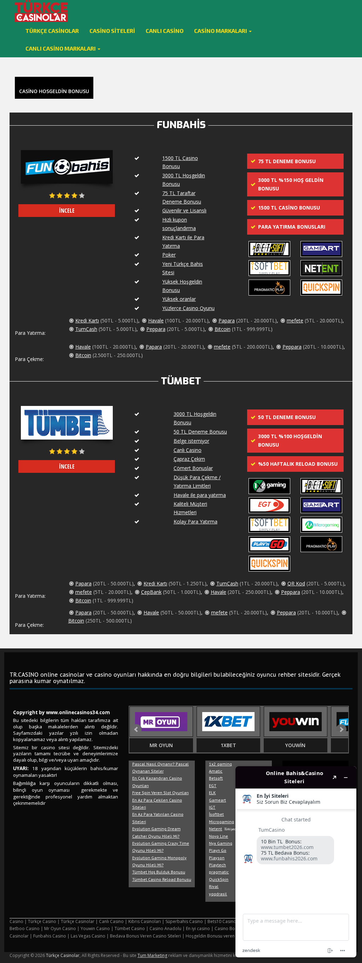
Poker (169, 254)
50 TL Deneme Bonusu (200, 431)
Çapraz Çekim (189, 458)
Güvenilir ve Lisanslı (184, 210)
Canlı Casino (164, 30)
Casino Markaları (221, 30)
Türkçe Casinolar (52, 30)
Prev (136, 729)
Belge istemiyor (191, 440)
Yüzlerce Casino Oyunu (188, 308)
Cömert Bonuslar (193, 468)
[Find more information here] (296, 862)
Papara (226, 320)
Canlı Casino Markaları (61, 48)
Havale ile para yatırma (200, 495)
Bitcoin (222, 329)
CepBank (151, 592)
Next (341, 729)
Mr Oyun (161, 745)
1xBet (228, 745)
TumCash (86, 329)
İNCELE (67, 210)
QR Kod (296, 583)
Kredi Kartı (87, 320)
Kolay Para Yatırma (195, 521)
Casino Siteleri (112, 30)
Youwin (295, 745)
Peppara (155, 329)
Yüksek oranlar (179, 299)
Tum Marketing (152, 955)
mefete (295, 320)
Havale (156, 320)
